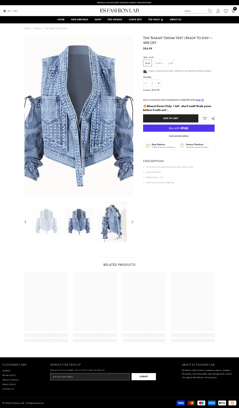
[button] (25, 221)
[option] (78, 116)
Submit (143, 376)
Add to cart (171, 118)
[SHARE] (212, 118)
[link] (205, 118)
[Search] (198, 11)
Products (37, 28)
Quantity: (147, 77)
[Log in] (218, 11)
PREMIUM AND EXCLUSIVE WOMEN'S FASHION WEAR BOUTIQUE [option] (120, 2)
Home (27, 28)
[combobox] (195, 11)
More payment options (179, 135)
